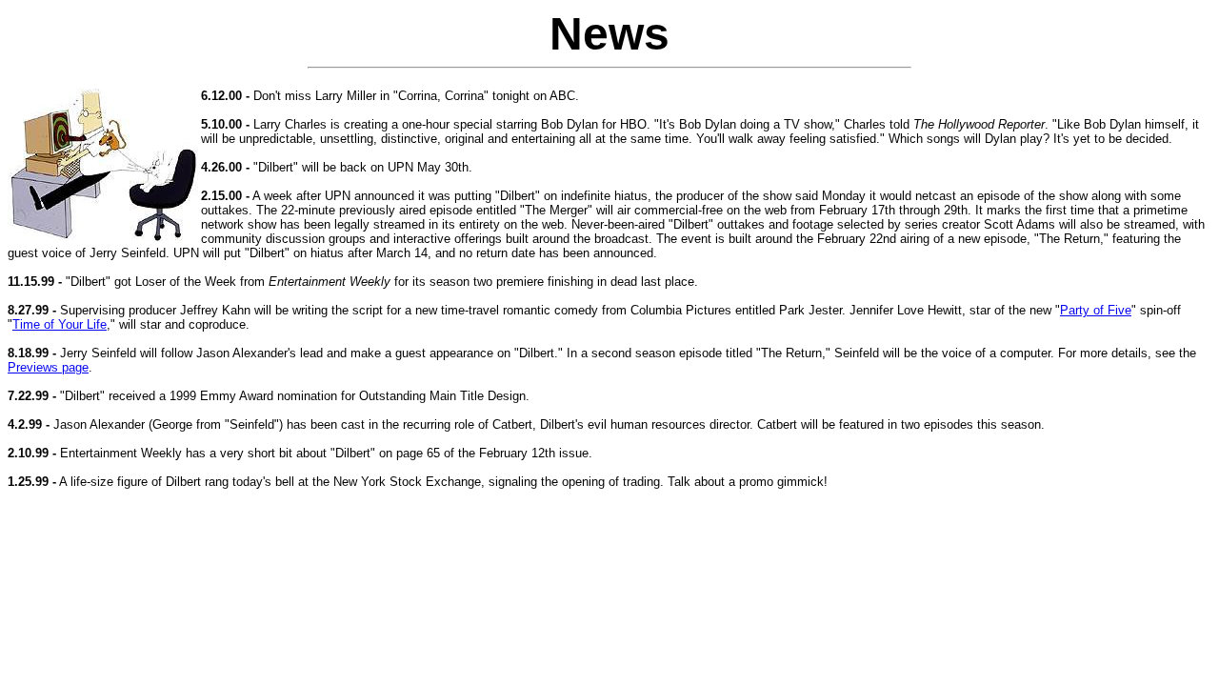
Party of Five (1095, 310)
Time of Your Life (59, 324)
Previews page (48, 367)
